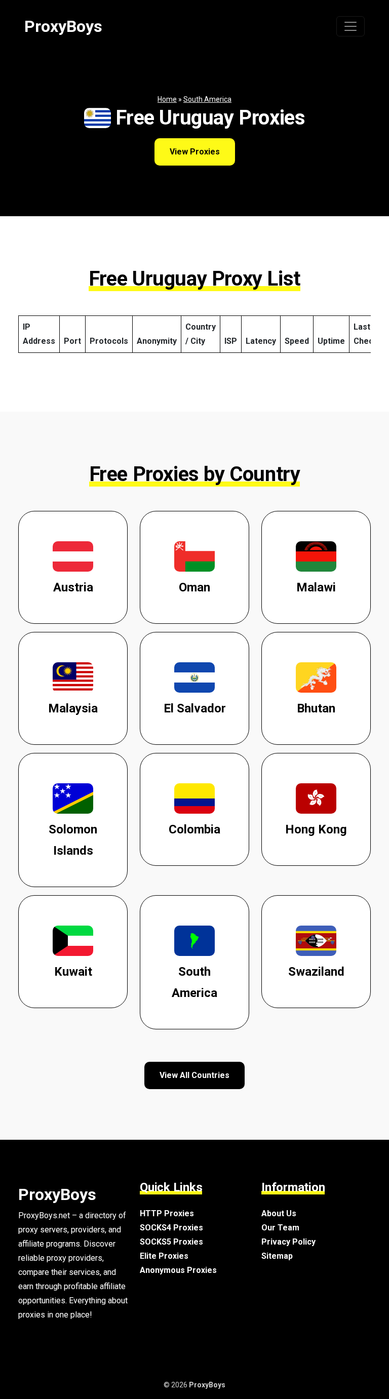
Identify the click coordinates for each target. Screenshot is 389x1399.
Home (167, 99)
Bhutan (316, 708)
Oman (194, 587)
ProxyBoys (63, 26)
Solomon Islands (73, 840)
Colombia (194, 829)
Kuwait (73, 972)
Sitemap (277, 1256)
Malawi (316, 587)
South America (207, 99)
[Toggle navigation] (350, 26)
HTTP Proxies (167, 1213)
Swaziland (316, 972)
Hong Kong (316, 829)
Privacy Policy (288, 1242)
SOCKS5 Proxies (171, 1242)
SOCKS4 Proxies (171, 1227)
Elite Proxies (164, 1256)
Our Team (280, 1227)
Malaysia (73, 708)
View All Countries (194, 1075)
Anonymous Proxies (178, 1270)
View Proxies (195, 151)
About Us (278, 1213)
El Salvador (195, 708)
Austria (73, 587)
